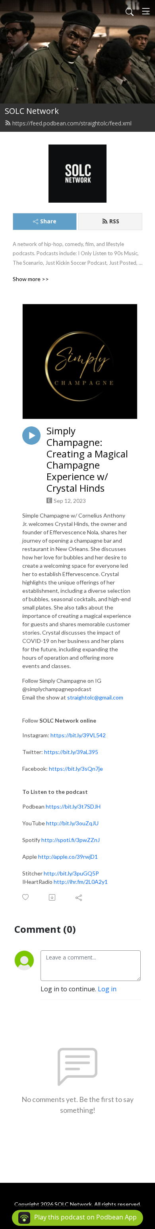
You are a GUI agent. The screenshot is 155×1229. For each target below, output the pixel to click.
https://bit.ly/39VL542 (78, 735)
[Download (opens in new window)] (52, 897)
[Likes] (26, 897)
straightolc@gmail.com (95, 697)
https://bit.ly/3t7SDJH (73, 806)
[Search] (129, 11)
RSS (114, 221)
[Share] (79, 897)
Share (48, 221)
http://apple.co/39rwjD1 (68, 856)
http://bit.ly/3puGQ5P (71, 873)
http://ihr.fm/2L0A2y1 (81, 881)
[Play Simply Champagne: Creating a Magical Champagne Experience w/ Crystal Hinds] (31, 435)
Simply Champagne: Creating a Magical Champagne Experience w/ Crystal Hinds (87, 459)
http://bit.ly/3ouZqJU (72, 823)
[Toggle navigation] (146, 11)
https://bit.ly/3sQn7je (76, 768)
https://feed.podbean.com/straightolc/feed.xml (72, 123)
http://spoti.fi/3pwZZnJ (70, 839)
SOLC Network (32, 111)
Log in (107, 989)
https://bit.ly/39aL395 (71, 751)
